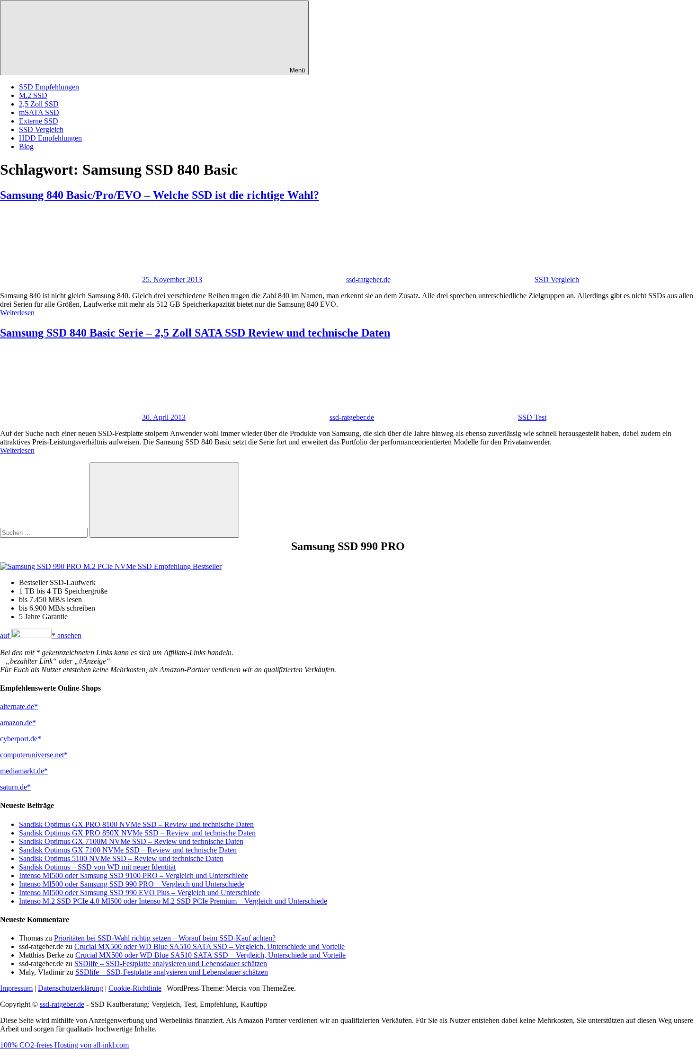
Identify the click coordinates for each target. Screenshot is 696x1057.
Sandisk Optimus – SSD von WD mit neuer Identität (97, 867)
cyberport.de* (20, 739)
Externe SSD (38, 121)
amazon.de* (18, 723)
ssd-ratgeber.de (368, 279)
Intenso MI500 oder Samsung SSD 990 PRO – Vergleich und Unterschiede (131, 884)
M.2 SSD (33, 95)
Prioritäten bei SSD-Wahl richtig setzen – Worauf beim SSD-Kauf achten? (165, 938)
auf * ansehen (40, 635)
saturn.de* (15, 787)
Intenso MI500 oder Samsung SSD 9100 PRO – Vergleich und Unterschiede (133, 875)
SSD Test (532, 417)
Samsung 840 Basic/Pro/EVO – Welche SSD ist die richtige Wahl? (159, 195)
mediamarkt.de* (24, 771)
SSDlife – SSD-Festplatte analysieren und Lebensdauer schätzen (170, 963)
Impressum (16, 988)
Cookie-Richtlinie (134, 988)
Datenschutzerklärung (70, 988)
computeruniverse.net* (34, 755)
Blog (26, 146)
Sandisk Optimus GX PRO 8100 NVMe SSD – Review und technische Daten (136, 824)
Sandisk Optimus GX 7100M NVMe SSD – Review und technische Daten (131, 841)
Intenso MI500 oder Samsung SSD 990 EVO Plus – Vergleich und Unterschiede (139, 892)
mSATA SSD (39, 112)
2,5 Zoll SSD (39, 104)
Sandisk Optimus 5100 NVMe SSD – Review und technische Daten (121, 858)
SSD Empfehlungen (49, 87)
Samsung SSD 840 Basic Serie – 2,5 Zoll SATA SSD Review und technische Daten (195, 333)
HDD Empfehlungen (50, 138)
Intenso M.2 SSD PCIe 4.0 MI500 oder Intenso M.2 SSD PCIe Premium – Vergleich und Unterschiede (173, 901)
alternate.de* (19, 706)
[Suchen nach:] (44, 532)
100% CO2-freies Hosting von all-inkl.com (64, 1045)
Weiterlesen (17, 313)
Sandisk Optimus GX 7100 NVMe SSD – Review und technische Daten (128, 850)
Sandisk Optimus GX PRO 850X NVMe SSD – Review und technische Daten (137, 833)
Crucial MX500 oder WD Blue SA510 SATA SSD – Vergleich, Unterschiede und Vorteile (209, 946)
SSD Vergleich (41, 129)
